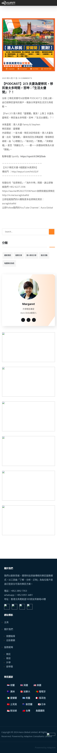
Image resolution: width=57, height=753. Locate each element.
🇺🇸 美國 (37, 685)
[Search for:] (28, 231)
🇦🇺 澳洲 (11, 691)
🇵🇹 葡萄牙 (41, 691)
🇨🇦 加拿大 (25, 691)
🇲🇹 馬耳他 (41, 698)
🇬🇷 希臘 (26, 698)
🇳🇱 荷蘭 (11, 685)
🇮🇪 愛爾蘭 (12, 698)
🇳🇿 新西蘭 (27, 704)
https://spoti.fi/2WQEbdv (33, 156)
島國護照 (40, 710)
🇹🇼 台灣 (26, 710)
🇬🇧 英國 (24, 685)
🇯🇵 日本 (42, 704)
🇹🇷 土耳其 (12, 704)
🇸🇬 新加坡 (12, 710)
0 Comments (25, 78)
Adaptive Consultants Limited (38, 736)
